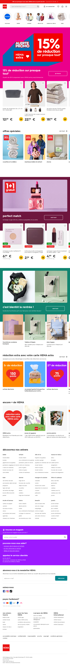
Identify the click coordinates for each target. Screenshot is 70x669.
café (36, 495)
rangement (54, 465)
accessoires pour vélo (25, 518)
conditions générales (56, 636)
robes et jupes (23, 470)
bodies (5, 460)
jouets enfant (55, 503)
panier (4, 495)
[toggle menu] (66, 6)
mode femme (38, 465)
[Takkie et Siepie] (35, 330)
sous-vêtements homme (41, 472)
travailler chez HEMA (39, 618)
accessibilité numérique (9, 636)
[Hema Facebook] (4, 591)
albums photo (22, 506)
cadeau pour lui (55, 490)
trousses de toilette (40, 513)
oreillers (21, 493)
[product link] (13, 94)
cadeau (53, 488)
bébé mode (6, 617)
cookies (5, 638)
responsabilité (31, 636)
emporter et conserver (41, 488)
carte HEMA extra (23, 620)
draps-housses (23, 485)
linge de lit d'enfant (24, 495)
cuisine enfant (55, 516)
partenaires (36, 628)
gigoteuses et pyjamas (9, 462)
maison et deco (7, 627)
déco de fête (55, 480)
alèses (20, 490)
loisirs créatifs (22, 503)
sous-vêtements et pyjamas (26, 460)
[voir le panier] (62, 6)
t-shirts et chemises (8, 467)
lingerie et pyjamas (40, 457)
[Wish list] (58, 6)
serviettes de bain (8, 480)
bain (4, 622)
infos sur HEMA (37, 615)
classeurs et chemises (9, 518)
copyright (46, 636)
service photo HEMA (23, 624)
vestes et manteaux (24, 472)
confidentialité (22, 636)
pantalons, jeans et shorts (26, 462)
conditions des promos (24, 622)
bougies (53, 460)
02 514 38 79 (6, 558)
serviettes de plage (8, 490)
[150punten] (13, 377)
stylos (4, 511)
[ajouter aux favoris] (21, 83)
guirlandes (54, 483)
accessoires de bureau (9, 513)
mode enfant (22, 457)
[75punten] (57, 377)
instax (20, 508)
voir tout (35, 204)
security (39, 636)
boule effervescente (8, 493)
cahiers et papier (7, 503)
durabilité (36, 622)
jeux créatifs (54, 508)
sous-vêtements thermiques (26, 511)
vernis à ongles (39, 511)
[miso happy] (57, 330)
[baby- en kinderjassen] (35, 149)
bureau (5, 629)
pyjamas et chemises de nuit (43, 462)
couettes (21, 488)
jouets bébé (54, 506)
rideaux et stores (56, 467)
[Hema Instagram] (7, 591)
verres (36, 483)
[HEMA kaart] (13, 421)
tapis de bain (6, 488)
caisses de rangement (57, 472)
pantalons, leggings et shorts (11, 465)
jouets (53, 495)
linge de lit (22, 480)
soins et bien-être (40, 503)
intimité (37, 518)
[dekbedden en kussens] (13, 149)
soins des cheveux (40, 516)
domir (4, 624)
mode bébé (6, 457)
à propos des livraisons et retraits (14, 546)
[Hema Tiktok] (11, 591)
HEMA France (57, 620)
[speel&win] (35, 421)
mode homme (39, 470)
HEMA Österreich (58, 624)
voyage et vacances (24, 513)
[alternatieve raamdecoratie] (57, 149)
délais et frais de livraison (11, 551)
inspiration (20, 627)
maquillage (38, 508)
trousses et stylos (7, 508)
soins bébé (6, 472)
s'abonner (61, 578)
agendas (5, 516)
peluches (53, 518)
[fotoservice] (57, 421)
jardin (20, 516)
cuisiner (37, 490)
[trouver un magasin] (65, 537)
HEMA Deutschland (59, 622)
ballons (53, 485)
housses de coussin (56, 470)
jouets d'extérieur (56, 513)
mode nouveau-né (8, 470)
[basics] (13, 330)
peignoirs (5, 485)
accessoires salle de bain (10, 483)
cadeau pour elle (56, 493)
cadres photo (55, 462)
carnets (5, 506)
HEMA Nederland (59, 617)
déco (52, 457)
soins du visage (39, 506)
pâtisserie (37, 493)
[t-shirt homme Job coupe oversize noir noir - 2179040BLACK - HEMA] (40, 110)
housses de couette (24, 483)
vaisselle (37, 480)
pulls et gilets (22, 467)
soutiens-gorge (39, 460)
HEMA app (21, 617)
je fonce (35, 57)
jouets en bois (55, 511)
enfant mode (6, 620)
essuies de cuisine (40, 485)
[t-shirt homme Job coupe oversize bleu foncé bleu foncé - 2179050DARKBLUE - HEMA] (31, 110)
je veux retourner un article (12, 548)
